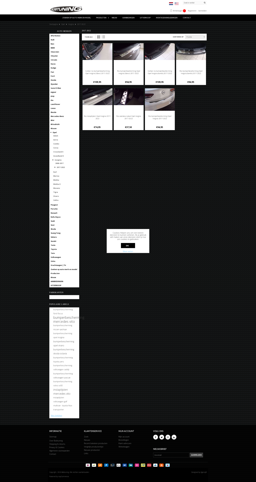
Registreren (192, 11)
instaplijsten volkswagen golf (60, 399)
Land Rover (55, 104)
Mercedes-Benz (57, 116)
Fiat (52, 72)
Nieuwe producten (92, 450)
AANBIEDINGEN (128, 18)
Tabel (98, 37)
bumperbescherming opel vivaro (63, 343)
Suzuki (53, 241)
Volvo (53, 261)
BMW (53, 48)
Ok (127, 245)
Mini (52, 120)
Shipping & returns (57, 444)
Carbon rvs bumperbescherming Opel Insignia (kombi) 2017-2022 (160, 72)
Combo (56, 144)
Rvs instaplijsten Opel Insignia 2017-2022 (97, 117)
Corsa (55, 148)
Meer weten (128, 251)
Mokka (56, 180)
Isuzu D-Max (56, 88)
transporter (58, 409)
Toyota (54, 249)
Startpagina (53, 24)
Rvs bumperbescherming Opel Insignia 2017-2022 (159, 117)
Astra (55, 140)
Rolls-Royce (56, 217)
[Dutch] (171, 3)
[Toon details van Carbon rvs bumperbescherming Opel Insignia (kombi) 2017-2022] (160, 51)
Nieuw (114, 18)
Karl (55, 172)
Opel (55, 132)
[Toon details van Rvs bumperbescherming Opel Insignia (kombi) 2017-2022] (191, 51)
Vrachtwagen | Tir (58, 265)
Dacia (53, 64)
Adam (55, 136)
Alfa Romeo (55, 36)
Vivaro (56, 196)
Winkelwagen (124, 446)
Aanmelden (202, 11)
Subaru (54, 237)
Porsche (54, 209)
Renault (54, 213)
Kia (52, 100)
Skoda (53, 229)
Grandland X (58, 156)
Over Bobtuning (56, 440)
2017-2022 (61, 167)
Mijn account (124, 436)
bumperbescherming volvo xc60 (62, 383)
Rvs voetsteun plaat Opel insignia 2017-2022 (128, 117)
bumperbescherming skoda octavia (63, 351)
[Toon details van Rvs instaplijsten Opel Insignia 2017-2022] (98, 96)
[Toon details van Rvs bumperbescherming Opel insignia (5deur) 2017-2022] (129, 51)
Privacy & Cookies (56, 447)
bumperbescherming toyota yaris (63, 359)
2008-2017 (59, 163)
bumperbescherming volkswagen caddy (62, 367)
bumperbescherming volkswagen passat (63, 375)
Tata (53, 253)
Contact (187, 18)
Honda (53, 80)
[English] (176, 3)
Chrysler (54, 56)
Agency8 (204, 472)
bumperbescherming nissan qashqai (62, 327)
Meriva (56, 176)
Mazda (53, 112)
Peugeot (54, 205)
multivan (57, 405)
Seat (53, 225)
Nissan (54, 128)
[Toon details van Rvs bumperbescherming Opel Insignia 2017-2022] (160, 99)
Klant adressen (125, 443)
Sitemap (53, 436)
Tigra (55, 192)
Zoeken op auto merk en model (76, 18)
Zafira (55, 200)
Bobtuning (55, 297)
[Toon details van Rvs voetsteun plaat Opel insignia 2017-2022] (129, 96)
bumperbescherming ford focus (63, 311)
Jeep (52, 96)
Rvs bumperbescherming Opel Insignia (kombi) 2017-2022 (191, 72)
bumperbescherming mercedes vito (68, 319)
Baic (52, 44)
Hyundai (54, 84)
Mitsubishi (55, 124)
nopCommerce (63, 476)
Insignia (58, 160)
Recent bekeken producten (95, 443)
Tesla (53, 245)
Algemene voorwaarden (59, 450)
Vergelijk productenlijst (93, 446)
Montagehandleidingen (166, 18)
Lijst (103, 37)
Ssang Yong (55, 233)
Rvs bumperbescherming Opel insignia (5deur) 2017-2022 (128, 72)
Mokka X (57, 184)
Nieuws (87, 440)
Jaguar (53, 92)
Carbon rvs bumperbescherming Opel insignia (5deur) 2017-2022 (97, 72)
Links (86, 453)
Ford (53, 76)
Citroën (54, 60)
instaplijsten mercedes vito (61, 391)
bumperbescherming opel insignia (62, 335)
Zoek (86, 436)
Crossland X (58, 152)
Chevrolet (55, 52)
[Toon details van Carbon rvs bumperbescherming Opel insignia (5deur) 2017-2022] (98, 51)
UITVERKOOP (145, 18)
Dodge (53, 68)
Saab (53, 221)
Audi (52, 40)
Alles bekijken (56, 415)
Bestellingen (124, 440)
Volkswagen (56, 257)
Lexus (53, 108)
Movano (56, 188)
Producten (101, 18)
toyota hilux (67, 405)
